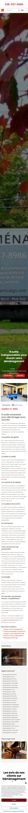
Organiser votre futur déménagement (13, 629)
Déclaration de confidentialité (18, 811)
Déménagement (6, 405)
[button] (26, 783)
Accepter (14, 800)
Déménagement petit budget (11, 637)
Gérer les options (14, 808)
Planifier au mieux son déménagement (14, 635)
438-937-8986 (14, 4)
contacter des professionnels (10, 620)
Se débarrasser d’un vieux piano (13, 658)
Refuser (14, 804)
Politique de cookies (7, 811)
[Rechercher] (18, 10)
